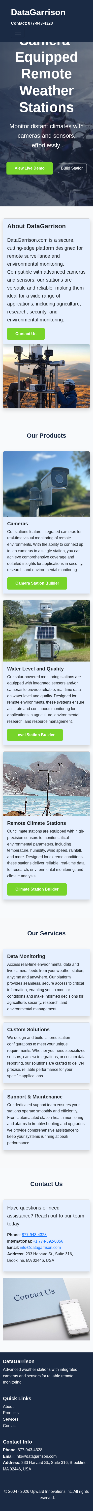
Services (10, 1419)
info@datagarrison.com (40, 1247)
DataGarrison (38, 16)
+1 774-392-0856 (48, 1241)
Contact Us (25, 334)
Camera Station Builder (37, 583)
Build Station (72, 168)
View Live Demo (30, 168)
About (8, 1406)
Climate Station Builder (37, 889)
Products (11, 1413)
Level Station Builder (35, 735)
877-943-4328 (34, 1235)
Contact (10, 1426)
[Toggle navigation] (18, 33)
